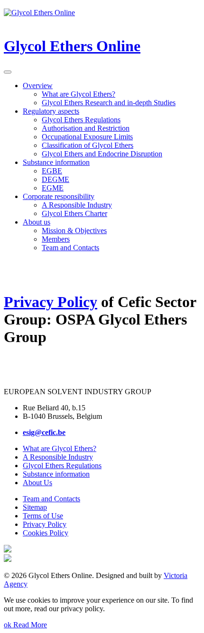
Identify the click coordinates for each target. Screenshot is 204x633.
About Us (37, 483)
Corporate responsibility (58, 196)
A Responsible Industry (77, 205)
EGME (53, 188)
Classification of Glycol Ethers (87, 145)
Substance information (56, 162)
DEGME (55, 179)
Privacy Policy (50, 301)
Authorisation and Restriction (86, 128)
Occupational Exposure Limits (87, 137)
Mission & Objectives (74, 230)
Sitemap (35, 507)
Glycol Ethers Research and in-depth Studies (109, 103)
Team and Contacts (70, 248)
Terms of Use (43, 516)
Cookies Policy (45, 533)
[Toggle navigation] (7, 72)
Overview (38, 85)
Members (56, 239)
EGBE (52, 171)
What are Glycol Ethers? (78, 94)
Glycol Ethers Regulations (81, 120)
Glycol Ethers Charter (74, 213)
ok (8, 625)
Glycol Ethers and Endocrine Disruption (102, 154)
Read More (30, 625)
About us (36, 222)
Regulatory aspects (51, 111)
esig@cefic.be (44, 432)
